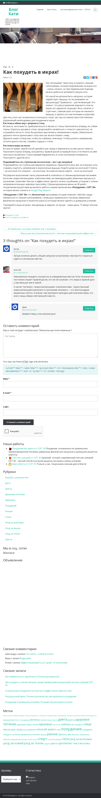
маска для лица (12, 729)
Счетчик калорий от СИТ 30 (26, 457)
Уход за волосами (14, 522)
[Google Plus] (96, 77)
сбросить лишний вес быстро (15, 739)
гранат (54, 720)
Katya (10, 77)
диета (62, 719)
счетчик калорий (55, 739)
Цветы (8, 539)
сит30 (30, 739)
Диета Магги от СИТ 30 (24, 464)
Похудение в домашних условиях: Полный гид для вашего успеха (38, 702)
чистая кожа (81, 743)
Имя (6, 378)
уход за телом (33, 743)
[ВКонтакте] (85, 77)
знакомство (56, 725)
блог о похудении (12, 217)
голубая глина (46, 720)
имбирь (66, 724)
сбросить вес (64, 734)
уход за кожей (13, 743)
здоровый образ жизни (27, 724)
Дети (7, 483)
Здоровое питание (15, 494)
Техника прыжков (73, 716)
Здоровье (10, 500)
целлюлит (65, 743)
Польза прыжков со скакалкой (36, 716)
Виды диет (25, 658)
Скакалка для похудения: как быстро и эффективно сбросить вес (38, 690)
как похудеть (77, 724)
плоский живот (46, 729)
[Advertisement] (50, 49)
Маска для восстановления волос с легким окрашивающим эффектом (58, 233)
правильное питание (30, 734)
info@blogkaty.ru (11, 3)
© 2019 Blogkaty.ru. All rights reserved (17, 795)
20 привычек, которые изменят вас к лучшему (30, 228)
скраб (35, 739)
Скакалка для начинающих (57, 716)
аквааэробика (9, 720)
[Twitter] (87, 77)
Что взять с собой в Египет (40, 654)
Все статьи (51, 9)
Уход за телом (12, 533)
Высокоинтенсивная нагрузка (14, 716)
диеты (71, 719)
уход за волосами (80, 739)
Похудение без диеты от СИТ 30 (28, 448)
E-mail (7, 392)
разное (52, 734)
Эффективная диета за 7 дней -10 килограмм (44, 662)
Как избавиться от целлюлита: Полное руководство (32, 676)
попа (58, 729)
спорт (42, 738)
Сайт (6, 406)
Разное (8, 511)
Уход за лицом (12, 528)
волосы (35, 719)
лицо (88, 724)
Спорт (16, 215)
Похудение (9, 215)
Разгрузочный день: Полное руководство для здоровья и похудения (40, 696)
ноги (25, 729)
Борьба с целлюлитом (16, 477)
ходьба (47, 743)
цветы (54, 743)
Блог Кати (14, 11)
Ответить (89, 250)
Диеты (8, 488)
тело (65, 739)
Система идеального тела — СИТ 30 (75, 9)
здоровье (45, 724)
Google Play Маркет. (41, 190)
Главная (40, 9)
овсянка (32, 729)
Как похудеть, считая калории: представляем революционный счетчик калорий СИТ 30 (49, 684)
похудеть (87, 729)
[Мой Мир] (93, 77)
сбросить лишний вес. (81, 734)
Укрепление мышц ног (88, 716)
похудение (24, 217)
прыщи (43, 734)
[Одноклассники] (90, 77)
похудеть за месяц (11, 734)
